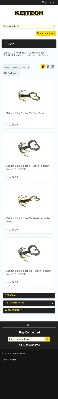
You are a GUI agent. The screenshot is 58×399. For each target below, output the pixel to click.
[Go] (47, 339)
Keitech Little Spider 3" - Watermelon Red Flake (28, 220)
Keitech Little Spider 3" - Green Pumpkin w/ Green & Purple (27, 167)
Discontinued (19, 52)
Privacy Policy (10, 360)
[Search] (54, 26)
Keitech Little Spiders (13, 55)
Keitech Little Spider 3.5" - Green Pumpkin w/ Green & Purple (28, 272)
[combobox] (29, 26)
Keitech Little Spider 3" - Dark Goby (25, 113)
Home (6, 52)
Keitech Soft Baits (36, 52)
